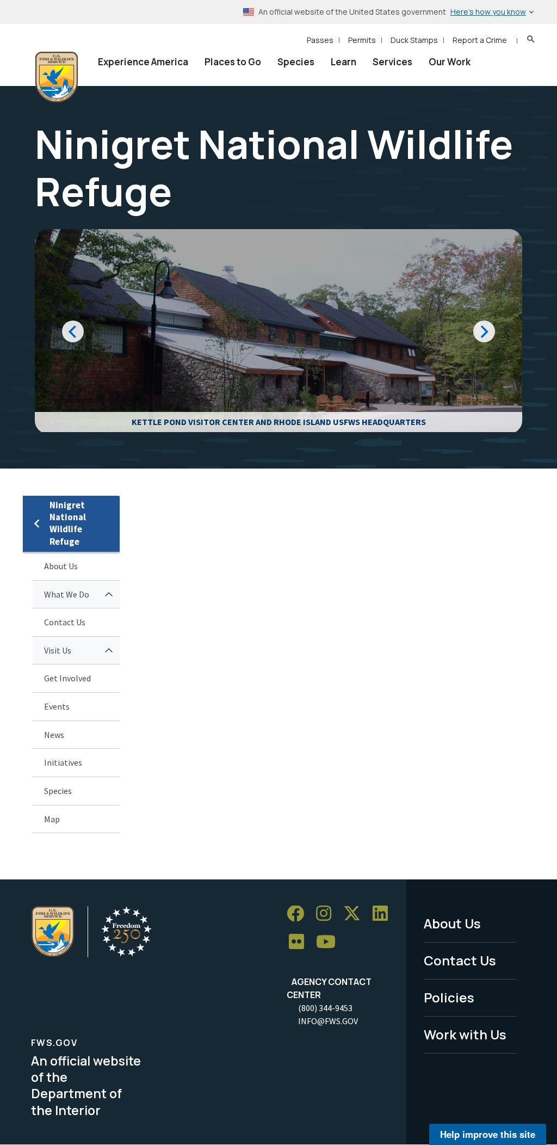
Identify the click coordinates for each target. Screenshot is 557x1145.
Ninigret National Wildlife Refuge (67, 523)
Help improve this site (487, 1134)
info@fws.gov (328, 1020)
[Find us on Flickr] (300, 942)
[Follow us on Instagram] (327, 914)
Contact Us (64, 622)
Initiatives (63, 762)
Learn (343, 62)
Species (295, 62)
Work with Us (465, 1034)
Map (52, 819)
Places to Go (233, 62)
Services (392, 62)
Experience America (143, 62)
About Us (61, 566)
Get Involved (67, 678)
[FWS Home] (56, 77)
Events (57, 706)
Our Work (450, 62)
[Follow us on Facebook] (299, 914)
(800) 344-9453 (325, 1007)
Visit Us (57, 650)
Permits (362, 40)
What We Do (66, 594)
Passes (320, 40)
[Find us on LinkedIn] (384, 914)
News (54, 734)
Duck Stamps (414, 40)
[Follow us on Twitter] (355, 914)
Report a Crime (480, 40)
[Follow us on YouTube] (329, 942)
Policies (449, 997)
